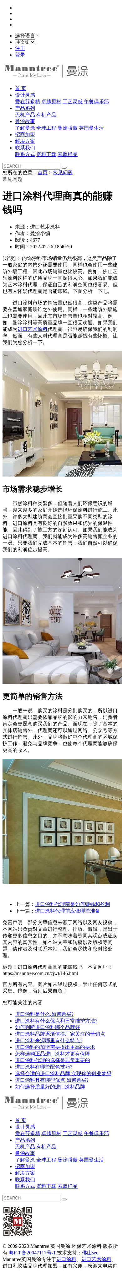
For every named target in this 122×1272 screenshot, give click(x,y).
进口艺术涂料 (33, 329)
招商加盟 (25, 134)
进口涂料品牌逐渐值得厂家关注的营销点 (60, 1034)
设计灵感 (25, 95)
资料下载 (46, 154)
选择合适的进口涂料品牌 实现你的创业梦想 (63, 1073)
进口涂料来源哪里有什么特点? (48, 1040)
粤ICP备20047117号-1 (32, 1252)
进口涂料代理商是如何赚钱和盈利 (72, 904)
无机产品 (25, 114)
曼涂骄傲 (68, 128)
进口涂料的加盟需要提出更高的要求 (55, 1047)
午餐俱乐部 (96, 101)
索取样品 (68, 154)
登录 (20, 54)
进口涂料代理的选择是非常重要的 (52, 1060)
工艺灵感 (73, 101)
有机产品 (46, 114)
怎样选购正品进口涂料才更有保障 (52, 1053)
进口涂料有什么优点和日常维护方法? (56, 1020)
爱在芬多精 (27, 101)
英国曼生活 (91, 128)
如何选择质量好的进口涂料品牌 (50, 1086)
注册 (20, 48)
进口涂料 (66, 1259)
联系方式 (25, 154)
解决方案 (25, 141)
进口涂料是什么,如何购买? (44, 1014)
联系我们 (25, 147)
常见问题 (63, 172)
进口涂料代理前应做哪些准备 (67, 911)
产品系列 (25, 108)
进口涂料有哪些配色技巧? (43, 1067)
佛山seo (90, 1252)
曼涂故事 (25, 121)
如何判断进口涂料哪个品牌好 (47, 1027)
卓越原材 (51, 101)
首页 (43, 172)
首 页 (20, 88)
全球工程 (46, 128)
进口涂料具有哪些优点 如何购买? (52, 1080)
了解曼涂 (25, 128)
